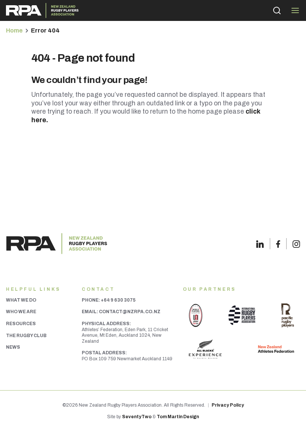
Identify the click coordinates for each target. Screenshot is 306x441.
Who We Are (21, 311)
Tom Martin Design (178, 416)
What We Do (21, 300)
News (13, 347)
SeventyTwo (137, 416)
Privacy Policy (228, 405)
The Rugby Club (26, 335)
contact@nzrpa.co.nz (129, 311)
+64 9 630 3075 (118, 300)
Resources (21, 323)
